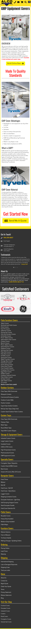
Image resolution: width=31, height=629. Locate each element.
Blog (2, 598)
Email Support (7, 241)
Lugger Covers (5, 494)
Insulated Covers (5, 444)
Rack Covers (4, 469)
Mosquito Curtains (6, 394)
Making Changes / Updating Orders (11, 541)
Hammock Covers (6, 363)
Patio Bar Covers (6, 354)
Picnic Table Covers (7, 338)
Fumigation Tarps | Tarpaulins (9, 463)
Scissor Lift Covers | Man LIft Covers (11, 472)
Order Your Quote (6, 586)
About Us (3, 578)
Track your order (5, 570)
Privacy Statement (6, 592)
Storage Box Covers (7, 361)
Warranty (3, 554)
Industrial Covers (5, 611)
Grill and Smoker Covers (8, 334)
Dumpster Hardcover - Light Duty (10, 499)
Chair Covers (5, 327)
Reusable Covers (5, 516)
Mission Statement (6, 595)
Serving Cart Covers (7, 350)
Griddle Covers (5, 355)
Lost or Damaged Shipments (9, 564)
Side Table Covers (6, 380)
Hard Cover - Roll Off (7, 488)
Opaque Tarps (5, 422)
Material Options (5, 532)
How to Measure (5, 535)
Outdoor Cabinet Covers (8, 375)
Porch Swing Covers (7, 364)
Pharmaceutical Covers (7, 453)
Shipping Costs (5, 567)
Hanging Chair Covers (7, 370)
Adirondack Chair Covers (8, 339)
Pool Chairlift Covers (7, 368)
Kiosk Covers (4, 616)
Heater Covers (5, 373)
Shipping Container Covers (8, 497)
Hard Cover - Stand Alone (8, 491)
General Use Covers (6, 622)
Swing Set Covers (6, 357)
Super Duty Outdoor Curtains (9, 406)
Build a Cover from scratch (9, 384)
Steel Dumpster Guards (7, 505)
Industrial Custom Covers (8, 438)
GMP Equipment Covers (8, 455)
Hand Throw (4, 479)
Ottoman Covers (6, 330)
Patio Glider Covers (7, 377)
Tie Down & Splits (6, 538)
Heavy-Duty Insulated (7, 519)
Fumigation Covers (6, 619)
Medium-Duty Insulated (7, 521)
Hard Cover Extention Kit (8, 508)
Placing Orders (5, 548)
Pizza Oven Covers (6, 366)
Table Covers (5, 323)
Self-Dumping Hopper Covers (9, 502)
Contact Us (4, 581)
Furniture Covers (5, 605)
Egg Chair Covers (6, 372)
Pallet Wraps (4, 524)
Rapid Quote (4, 583)
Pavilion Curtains (5, 403)
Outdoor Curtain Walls (7, 400)
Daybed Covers (5, 348)
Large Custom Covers (7, 441)
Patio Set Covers (6, 352)
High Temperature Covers (8, 450)
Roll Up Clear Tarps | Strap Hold (10, 409)
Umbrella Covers (6, 336)
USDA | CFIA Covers (6, 447)
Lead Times (4, 551)
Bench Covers (5, 343)
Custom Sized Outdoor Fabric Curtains (12, 411)
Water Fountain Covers (8, 359)
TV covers (4, 382)
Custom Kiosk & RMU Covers (9, 466)
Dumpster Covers (5, 608)
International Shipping (7, 561)
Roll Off (3, 485)
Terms (2, 589)
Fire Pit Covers (5, 329)
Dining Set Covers (6, 332)
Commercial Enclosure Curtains (10, 397)
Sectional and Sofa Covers (9, 325)
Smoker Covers (5, 379)
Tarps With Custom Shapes (8, 431)
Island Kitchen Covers (7, 347)
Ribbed (3, 482)
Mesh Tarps (4, 425)
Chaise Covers (5, 341)
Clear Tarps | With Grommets (9, 391)
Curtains (3, 613)
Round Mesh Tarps (6, 428)
